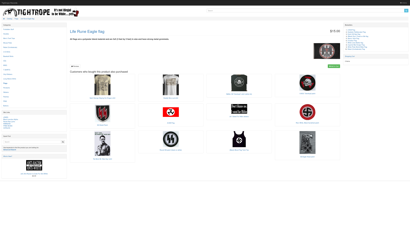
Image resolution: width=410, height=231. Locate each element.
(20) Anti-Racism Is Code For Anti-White (34, 174)
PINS (5, 101)
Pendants (6, 88)
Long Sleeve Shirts (9, 79)
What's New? (7, 156)
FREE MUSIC (7, 126)
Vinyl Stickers (7, 74)
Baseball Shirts (8, 56)
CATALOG (6, 128)
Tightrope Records (9, 2)
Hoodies (6, 34)
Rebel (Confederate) (10, 47)
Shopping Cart (350, 56)
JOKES (5, 117)
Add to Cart (335, 66)
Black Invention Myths (10, 119)
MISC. (5, 65)
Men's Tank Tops (9, 38)
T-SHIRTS (6, 70)
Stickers (6, 92)
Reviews (76, 66)
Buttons (5, 106)
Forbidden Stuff (8, 29)
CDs (4, 61)
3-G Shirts (6, 52)
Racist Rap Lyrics (9, 121)
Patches (6, 97)
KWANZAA (6, 124)
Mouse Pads (7, 43)
